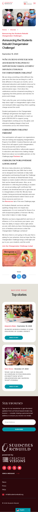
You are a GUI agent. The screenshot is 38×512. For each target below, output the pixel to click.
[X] (19, 276)
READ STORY (13, 337)
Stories (13, 30)
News (4, 482)
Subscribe (19, 429)
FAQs (4, 490)
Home (4, 30)
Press (4, 486)
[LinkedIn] (24, 276)
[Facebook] (14, 276)
